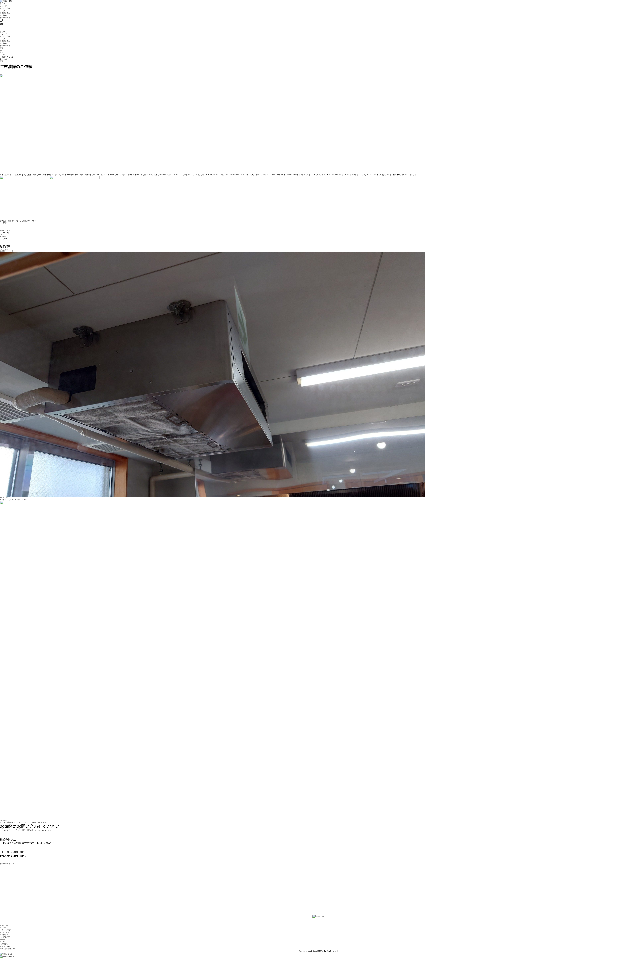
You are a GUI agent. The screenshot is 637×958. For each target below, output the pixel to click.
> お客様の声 (5, 937)
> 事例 (2, 939)
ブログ (2, 39)
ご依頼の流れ (5, 41)
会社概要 (3, 43)
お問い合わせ (5, 46)
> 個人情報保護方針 (7, 949)
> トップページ (5, 925)
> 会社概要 (4, 935)
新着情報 (3, 236)
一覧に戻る (4, 230)
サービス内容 (5, 36)
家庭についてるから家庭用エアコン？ (22, 221)
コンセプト (4, 34)
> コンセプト (5, 928)
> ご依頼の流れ (5, 932)
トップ (2, 32)
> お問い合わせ (5, 946)
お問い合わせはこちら (8, 864)
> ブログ (3, 942)
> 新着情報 (4, 944)
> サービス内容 (5, 930)
